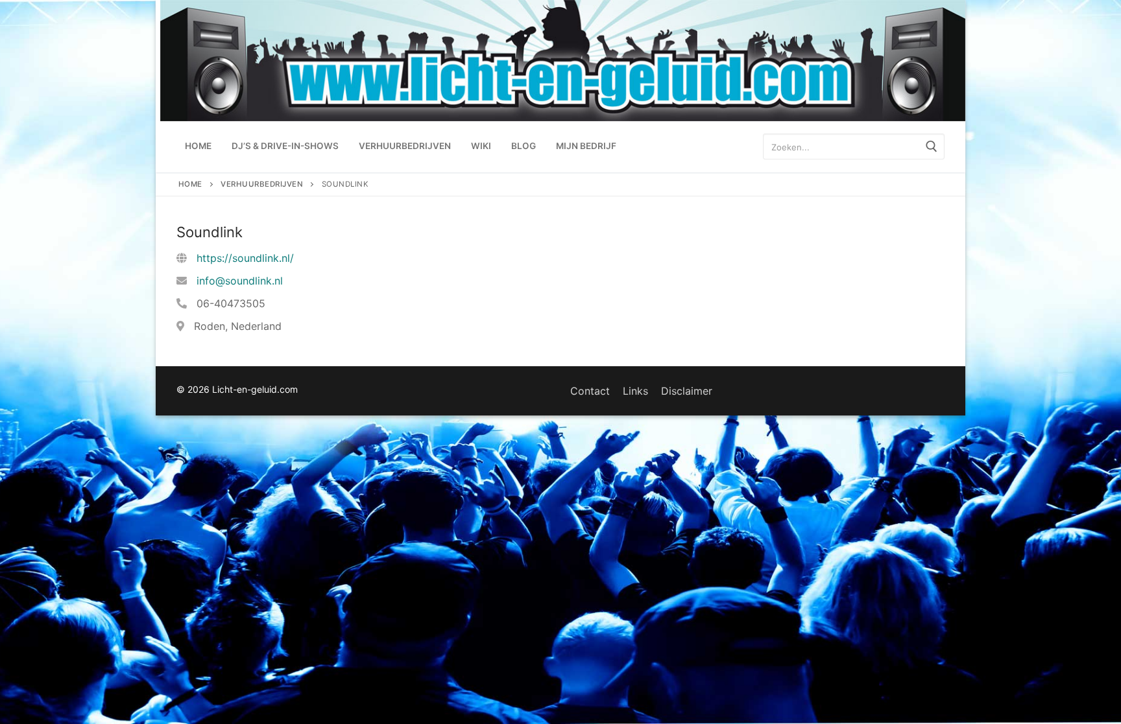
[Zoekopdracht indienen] (932, 147)
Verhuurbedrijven (262, 184)
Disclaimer (686, 390)
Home (190, 184)
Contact (590, 390)
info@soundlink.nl (240, 280)
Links (635, 390)
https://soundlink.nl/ (245, 257)
